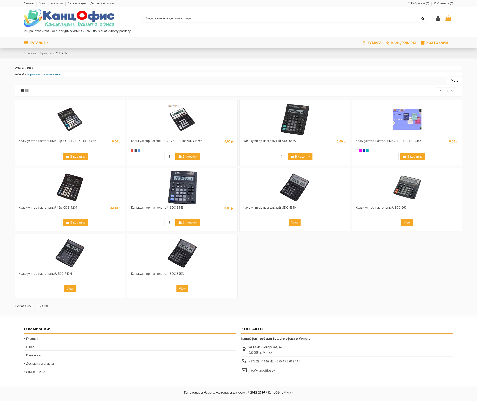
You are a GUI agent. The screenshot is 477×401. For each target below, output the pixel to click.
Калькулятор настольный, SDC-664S (269, 141)
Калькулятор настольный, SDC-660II (382, 207)
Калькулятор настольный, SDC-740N (45, 274)
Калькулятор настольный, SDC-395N (157, 274)
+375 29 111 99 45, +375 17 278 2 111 (274, 361)
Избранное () (420, 3)
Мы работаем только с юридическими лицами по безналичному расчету (77, 31)
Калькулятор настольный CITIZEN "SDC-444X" (389, 141)
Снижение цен (77, 3)
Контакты (57, 3)
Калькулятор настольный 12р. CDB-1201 (48, 207)
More (454, 80)
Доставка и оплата (102, 3)
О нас (43, 3)
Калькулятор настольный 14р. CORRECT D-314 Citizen (57, 141)
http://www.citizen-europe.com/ (44, 74)
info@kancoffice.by (262, 370)
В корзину (77, 156)
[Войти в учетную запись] (438, 18)
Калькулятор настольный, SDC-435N (270, 207)
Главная (29, 3)
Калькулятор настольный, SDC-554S (157, 207)
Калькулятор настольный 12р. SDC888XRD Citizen (167, 141)
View (294, 222)
